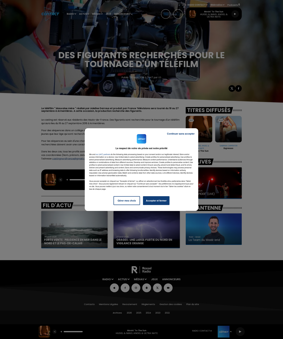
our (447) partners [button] (103, 154)
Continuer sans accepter (181, 133)
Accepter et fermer (156, 200)
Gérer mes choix (127, 200)
